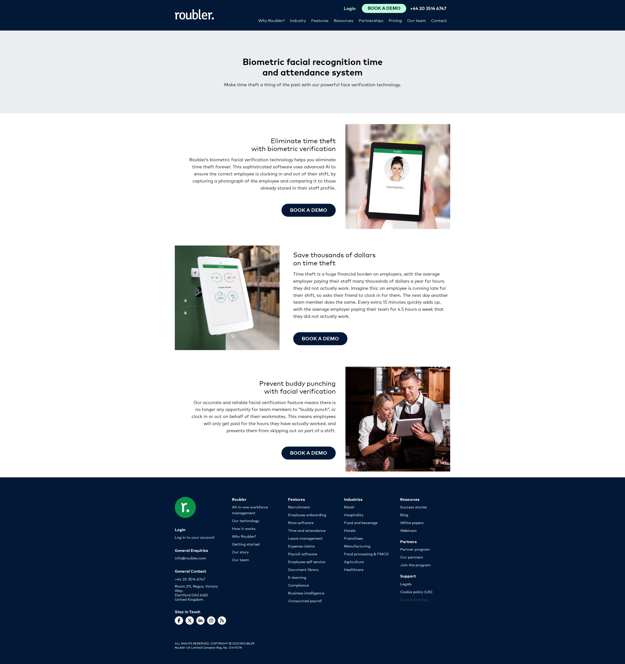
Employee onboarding (307, 514)
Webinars (408, 530)
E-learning (297, 577)
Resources (343, 20)
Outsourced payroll (305, 600)
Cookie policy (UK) (416, 591)
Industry (298, 20)
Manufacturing (357, 546)
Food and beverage (360, 522)
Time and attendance (306, 530)
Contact (439, 20)
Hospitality (354, 514)
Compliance (298, 585)
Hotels (349, 530)
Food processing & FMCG (366, 553)
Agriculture (354, 561)
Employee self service (306, 561)
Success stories (413, 506)
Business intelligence (306, 592)
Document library (303, 569)
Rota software (300, 522)
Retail (349, 506)
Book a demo (308, 209)
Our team (416, 20)
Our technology (245, 520)
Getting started (246, 544)
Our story (240, 551)
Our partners (411, 557)
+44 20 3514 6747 (428, 8)
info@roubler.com (190, 558)
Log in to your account (195, 537)
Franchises (353, 538)
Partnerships (371, 20)
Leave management (305, 538)
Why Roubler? (271, 20)
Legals (405, 583)
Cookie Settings (414, 599)
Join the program (415, 564)
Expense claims (301, 546)
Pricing (395, 20)
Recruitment (299, 506)
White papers (412, 522)
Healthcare (354, 569)
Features (319, 20)
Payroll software (302, 553)
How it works (243, 528)
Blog (404, 514)
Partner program (415, 549)
